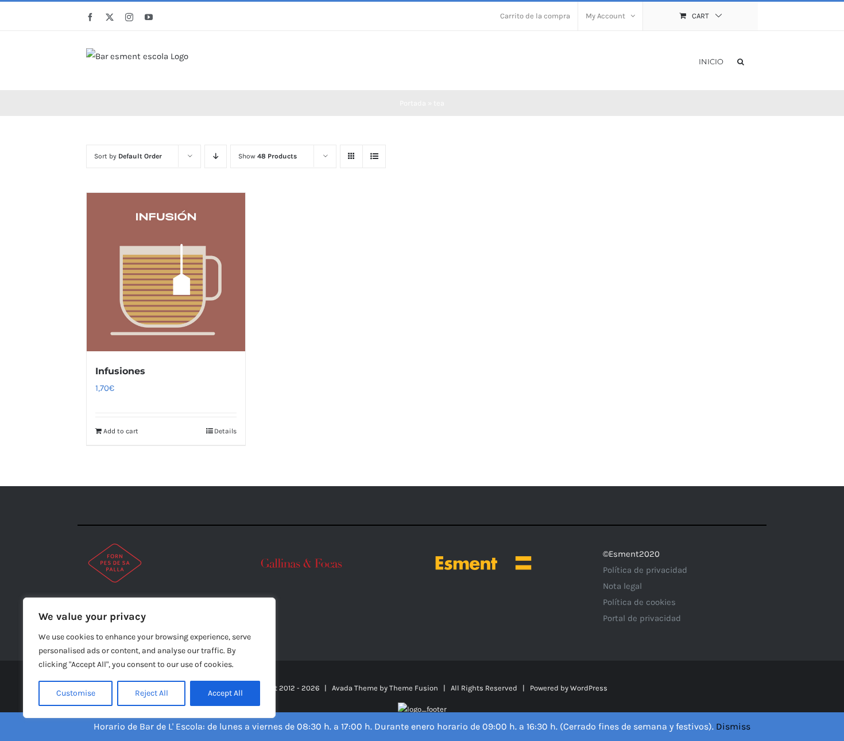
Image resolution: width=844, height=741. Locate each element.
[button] (740, 60)
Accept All (225, 693)
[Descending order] (215, 156)
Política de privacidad (645, 570)
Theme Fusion (413, 688)
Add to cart (120, 431)
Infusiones (120, 371)
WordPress (588, 688)
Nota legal (622, 586)
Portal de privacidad (642, 618)
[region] (149, 658)
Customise (75, 693)
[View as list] (374, 156)
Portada (413, 103)
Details (225, 431)
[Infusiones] (166, 272)
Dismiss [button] (733, 726)
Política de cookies (639, 602)
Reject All (151, 693)
